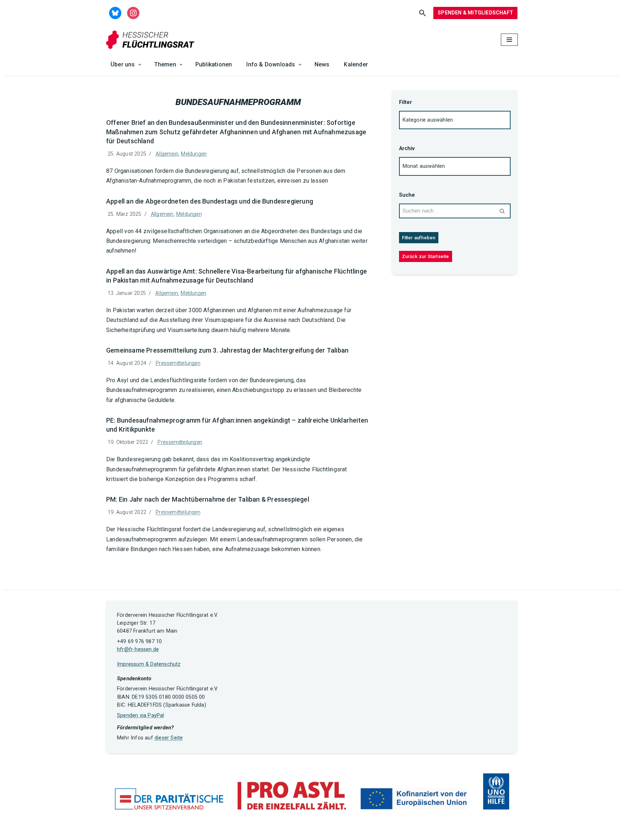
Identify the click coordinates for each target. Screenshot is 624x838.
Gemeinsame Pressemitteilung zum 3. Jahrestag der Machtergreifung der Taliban (227, 350)
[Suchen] (422, 13)
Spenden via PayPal (140, 715)
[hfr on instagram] (133, 12)
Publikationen (213, 64)
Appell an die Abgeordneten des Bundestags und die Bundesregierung (209, 201)
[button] (139, 64)
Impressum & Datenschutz (149, 664)
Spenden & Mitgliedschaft (475, 13)
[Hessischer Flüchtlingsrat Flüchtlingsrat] (152, 39)
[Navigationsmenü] (509, 40)
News (322, 64)
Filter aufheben (419, 237)
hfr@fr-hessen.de (138, 649)
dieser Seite (169, 738)
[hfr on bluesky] (115, 12)
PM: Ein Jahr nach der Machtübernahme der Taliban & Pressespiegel (207, 499)
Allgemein (167, 154)
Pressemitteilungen (178, 363)
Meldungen (194, 154)
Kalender (356, 64)
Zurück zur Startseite (425, 256)
